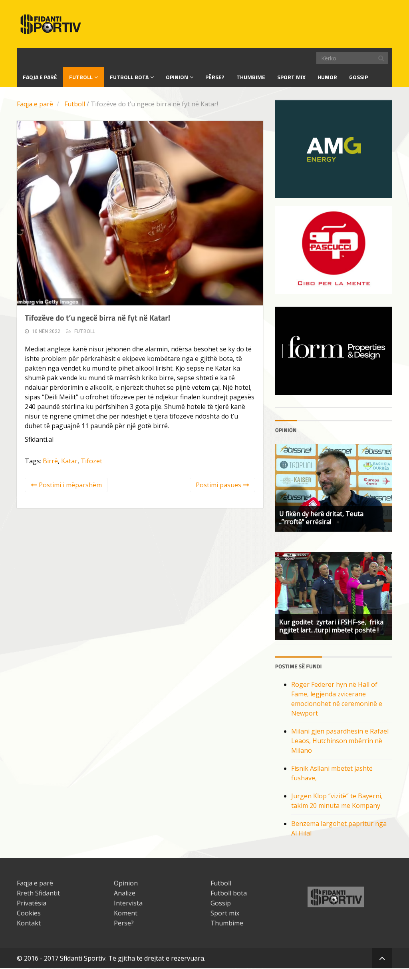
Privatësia (31, 903)
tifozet (91, 461)
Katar (69, 461)
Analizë (124, 893)
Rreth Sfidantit (38, 893)
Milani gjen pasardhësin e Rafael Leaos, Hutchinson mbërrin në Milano (340, 741)
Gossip (358, 77)
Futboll (81, 77)
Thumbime (250, 77)
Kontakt (29, 923)
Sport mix (291, 77)
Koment (125, 913)
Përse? (214, 77)
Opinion (177, 77)
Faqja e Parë (40, 77)
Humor (327, 77)
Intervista (128, 903)
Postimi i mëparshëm (69, 485)
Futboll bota (129, 77)
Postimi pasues (219, 485)
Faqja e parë (35, 104)
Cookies (29, 913)
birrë (50, 461)
